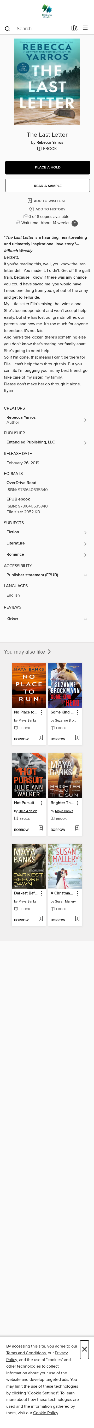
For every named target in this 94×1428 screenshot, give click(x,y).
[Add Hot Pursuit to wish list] (40, 828)
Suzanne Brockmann (66, 720)
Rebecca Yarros (50, 142)
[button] (47, 167)
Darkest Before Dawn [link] (26, 893)
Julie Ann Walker (29, 811)
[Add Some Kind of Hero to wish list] (77, 738)
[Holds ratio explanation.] (75, 223)
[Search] (7, 28)
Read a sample (48, 186)
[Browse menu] (85, 28)
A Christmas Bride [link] (63, 893)
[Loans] (74, 29)
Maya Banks (28, 720)
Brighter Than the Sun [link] (63, 803)
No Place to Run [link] (26, 712)
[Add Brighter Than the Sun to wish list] (77, 828)
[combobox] (36, 28)
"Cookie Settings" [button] (42, 1393)
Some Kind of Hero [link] (63, 712)
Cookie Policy (45, 1413)
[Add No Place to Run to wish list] (40, 738)
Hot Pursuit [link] (24, 803)
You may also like (25, 652)
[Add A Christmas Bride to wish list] (77, 919)
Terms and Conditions (26, 1353)
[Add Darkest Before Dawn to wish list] (40, 919)
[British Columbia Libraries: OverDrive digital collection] (47, 11)
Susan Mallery (65, 901)
